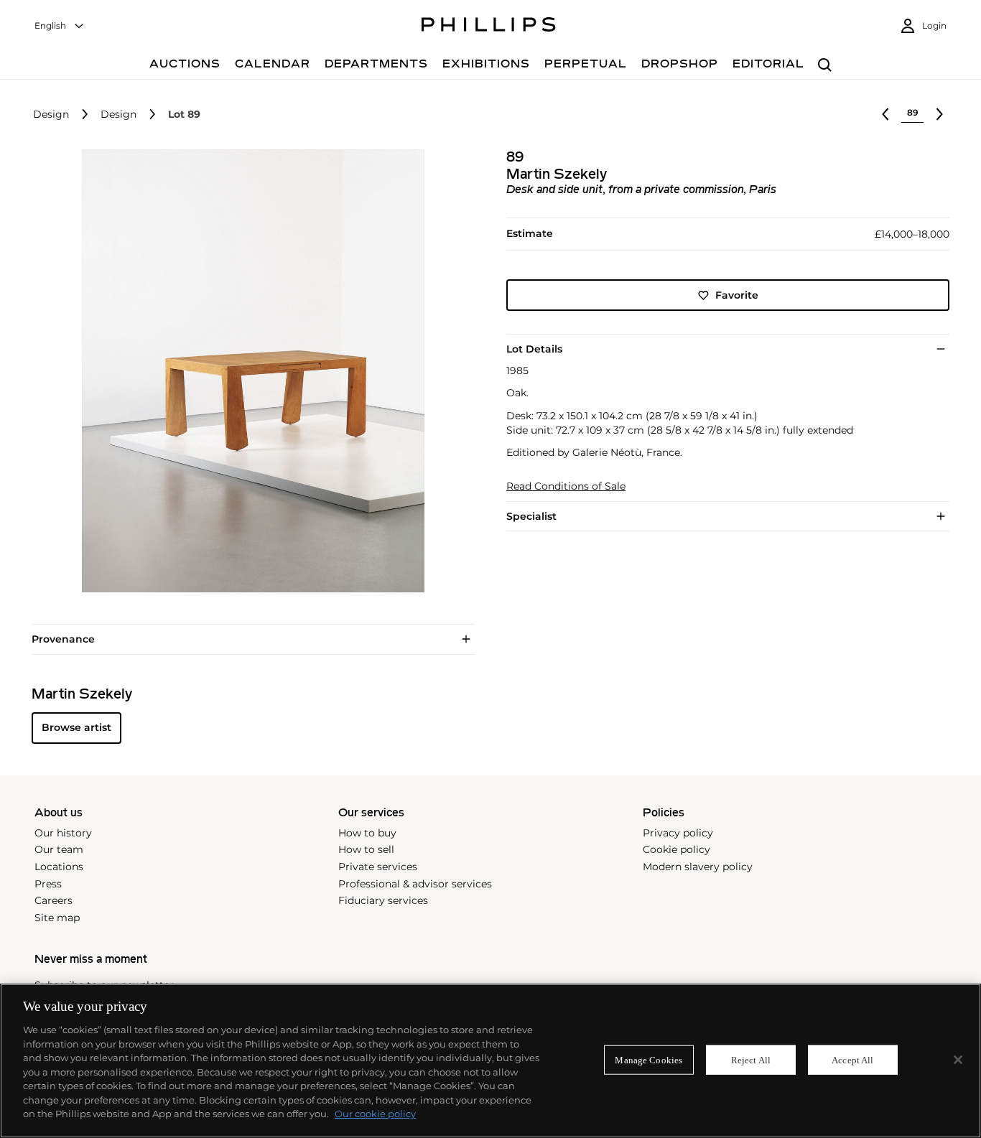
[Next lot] (939, 114)
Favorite (736, 295)
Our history (63, 832)
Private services (377, 866)
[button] (249, 370)
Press (48, 883)
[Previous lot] (885, 114)
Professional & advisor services (415, 883)
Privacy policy (678, 832)
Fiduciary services (383, 900)
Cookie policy (676, 849)
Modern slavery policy (698, 866)
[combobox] (59, 26)
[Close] (958, 1060)
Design (51, 114)
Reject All (751, 1059)
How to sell (366, 849)
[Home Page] (489, 26)
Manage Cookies (648, 1059)
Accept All (852, 1059)
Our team (58, 849)
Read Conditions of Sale (566, 486)
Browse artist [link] (76, 727)
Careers (53, 900)
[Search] (825, 65)
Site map (57, 917)
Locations (58, 866)
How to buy (367, 832)
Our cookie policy (375, 1113)
